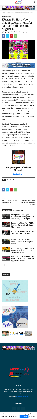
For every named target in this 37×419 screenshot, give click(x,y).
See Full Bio (17, 174)
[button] (3, 2)
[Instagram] (18, 408)
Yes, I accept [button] (24, 416)
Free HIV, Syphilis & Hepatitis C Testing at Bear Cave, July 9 (22, 232)
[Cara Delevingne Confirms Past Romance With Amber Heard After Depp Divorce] (6, 249)
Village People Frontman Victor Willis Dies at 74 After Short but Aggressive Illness (23, 259)
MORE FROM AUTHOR (18, 210)
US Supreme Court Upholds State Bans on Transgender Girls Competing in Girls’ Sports (23, 217)
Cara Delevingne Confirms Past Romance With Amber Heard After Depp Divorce (22, 250)
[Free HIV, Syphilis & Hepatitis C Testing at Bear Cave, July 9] (6, 232)
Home (3, 12)
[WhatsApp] (15, 36)
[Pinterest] (11, 36)
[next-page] (5, 265)
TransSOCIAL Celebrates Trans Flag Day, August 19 (9, 201)
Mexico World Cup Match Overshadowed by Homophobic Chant (22, 242)
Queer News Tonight (6, 16)
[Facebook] (3, 36)
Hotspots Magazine (18, 393)
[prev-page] (3, 265)
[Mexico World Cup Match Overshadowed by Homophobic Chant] (6, 241)
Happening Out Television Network (16, 12)
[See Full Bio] (23, 174)
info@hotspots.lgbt (22, 396)
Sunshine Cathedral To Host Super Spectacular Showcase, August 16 (27, 202)
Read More (32, 416)
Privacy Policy (27, 391)
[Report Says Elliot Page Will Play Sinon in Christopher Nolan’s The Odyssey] (6, 224)
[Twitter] (7, 36)
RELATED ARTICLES (7, 210)
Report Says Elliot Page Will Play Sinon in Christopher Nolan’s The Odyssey (23, 225)
